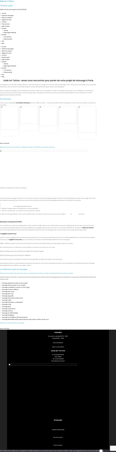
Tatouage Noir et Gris (8, 291)
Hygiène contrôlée (7, 206)
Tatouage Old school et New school (12, 298)
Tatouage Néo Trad (7, 294)
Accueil (4, 13)
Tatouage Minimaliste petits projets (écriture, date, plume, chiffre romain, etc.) (25, 319)
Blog (3, 43)
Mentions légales (58, 445)
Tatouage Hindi (6, 306)
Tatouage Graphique (8, 315)
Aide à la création (7, 17)
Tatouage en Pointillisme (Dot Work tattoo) (15, 317)
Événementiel (8, 39)
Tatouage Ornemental (8, 309)
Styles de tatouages (8, 15)
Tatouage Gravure (7, 311)
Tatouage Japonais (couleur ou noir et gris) (15, 283)
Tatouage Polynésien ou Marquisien (12, 302)
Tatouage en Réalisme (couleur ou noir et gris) (16, 287)
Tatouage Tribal (6, 300)
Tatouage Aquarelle (7, 296)
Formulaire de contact (58, 361)
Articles (6, 30)
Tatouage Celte (6, 304)
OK (101, 451)
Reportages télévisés (10, 32)
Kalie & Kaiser (6, 26)
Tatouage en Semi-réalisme (10, 289)
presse (68, 214)
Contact (4, 22)
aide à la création (88, 228)
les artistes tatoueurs (23, 103)
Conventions (7, 37)
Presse (4, 28)
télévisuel (75, 214)
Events (4, 35)
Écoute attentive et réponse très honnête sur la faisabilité (20, 204)
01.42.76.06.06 (59, 359)
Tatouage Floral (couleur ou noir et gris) (13, 285)
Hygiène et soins (6, 20)
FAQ (3, 41)
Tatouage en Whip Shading (10, 313)
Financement (6, 24)
